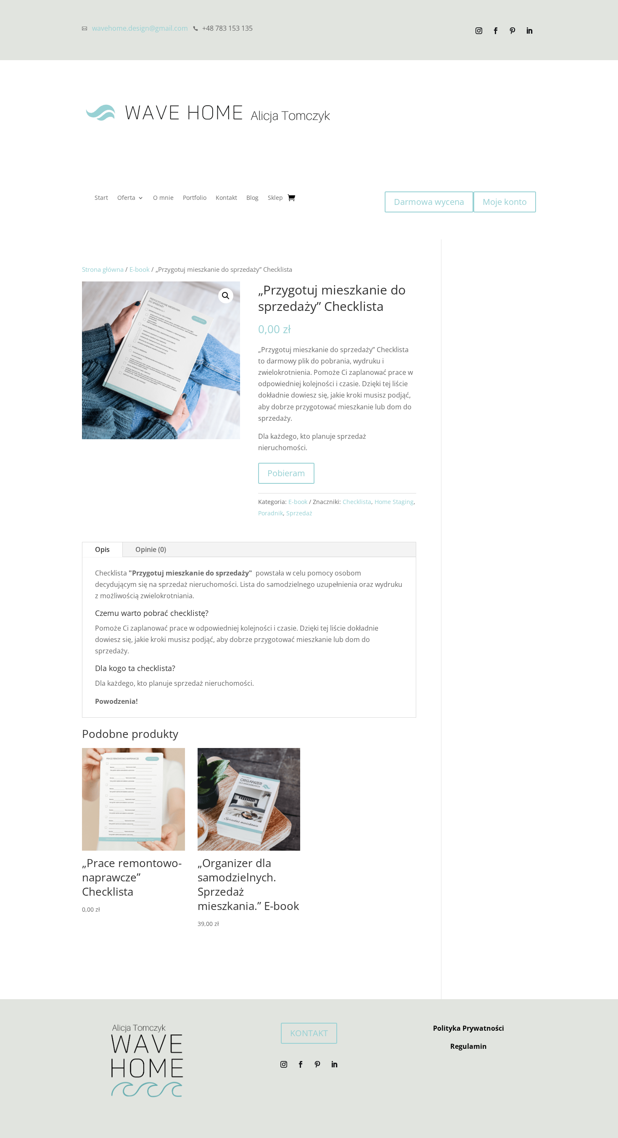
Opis (102, 549)
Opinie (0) (150, 549)
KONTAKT (309, 1033)
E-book (139, 269)
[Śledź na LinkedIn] (529, 30)
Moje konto (505, 201)
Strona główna (103, 269)
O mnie (163, 198)
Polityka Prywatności (468, 1028)
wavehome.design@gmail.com (140, 28)
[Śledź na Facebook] (495, 30)
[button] (225, 295)
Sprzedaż (299, 513)
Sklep (275, 198)
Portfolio (194, 198)
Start (101, 198)
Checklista (357, 502)
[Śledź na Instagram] (479, 30)
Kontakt (226, 198)
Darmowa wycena (429, 201)
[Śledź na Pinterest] (512, 30)
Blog (252, 198)
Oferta (126, 198)
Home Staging (394, 502)
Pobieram (286, 473)
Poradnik (270, 513)
